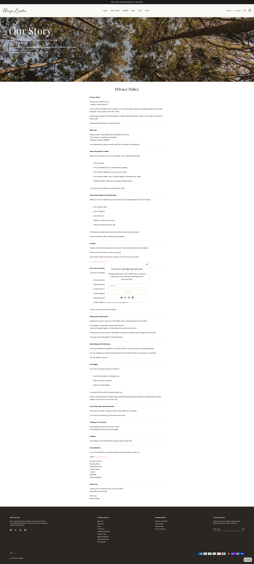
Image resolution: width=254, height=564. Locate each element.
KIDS (139, 10)
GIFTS (147, 10)
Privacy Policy (159, 524)
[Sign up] (243, 529)
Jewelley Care (101, 534)
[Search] (244, 10)
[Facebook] (125, 297)
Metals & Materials (103, 536)
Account (238, 10)
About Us (100, 521)
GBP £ (229, 10)
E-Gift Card (100, 529)
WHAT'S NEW (115, 10)
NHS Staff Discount (103, 539)
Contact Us (100, 524)
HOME (105, 10)
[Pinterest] (133, 297)
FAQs (99, 526)
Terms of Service (160, 529)
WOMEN (125, 10)
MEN (133, 10)
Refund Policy (159, 526)
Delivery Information (161, 521)
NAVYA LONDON (18, 558)
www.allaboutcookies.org (99, 261)
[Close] (147, 264)
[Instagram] (129, 297)
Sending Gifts (101, 542)
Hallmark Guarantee (103, 531)
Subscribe (127, 292)
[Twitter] (122, 297)
